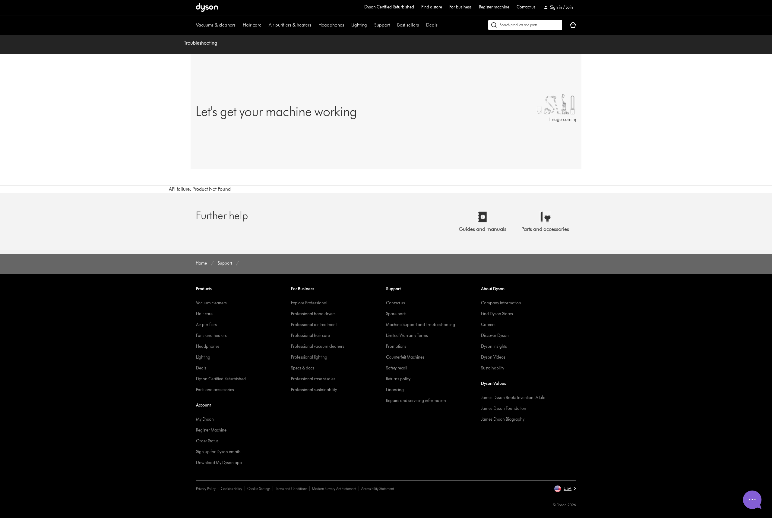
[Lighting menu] (370, 25)
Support (382, 25)
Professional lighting (309, 357)
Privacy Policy (206, 488)
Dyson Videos (493, 357)
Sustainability (492, 368)
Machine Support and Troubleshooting (420, 324)
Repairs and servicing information (416, 400)
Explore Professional (309, 303)
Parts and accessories (215, 389)
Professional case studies (313, 378)
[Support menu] (393, 25)
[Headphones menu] (347, 25)
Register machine (494, 7)
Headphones (331, 25)
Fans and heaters (211, 335)
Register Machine (211, 430)
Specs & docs (302, 368)
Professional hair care (310, 335)
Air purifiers (206, 324)
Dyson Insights (494, 346)
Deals (432, 25)
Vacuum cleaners (211, 303)
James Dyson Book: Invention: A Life (513, 397)
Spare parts (396, 313)
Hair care (252, 25)
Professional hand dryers (313, 313)
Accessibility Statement (377, 488)
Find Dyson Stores (497, 313)
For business (460, 7)
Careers (488, 324)
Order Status (207, 441)
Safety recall (396, 368)
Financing (395, 389)
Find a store (431, 7)
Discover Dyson (495, 335)
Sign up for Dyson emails (218, 451)
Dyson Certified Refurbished (389, 7)
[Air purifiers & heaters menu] (314, 25)
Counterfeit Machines (405, 357)
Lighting (359, 25)
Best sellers (408, 25)
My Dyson (205, 419)
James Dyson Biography (502, 419)
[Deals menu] (441, 25)
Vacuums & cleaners (216, 25)
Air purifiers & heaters (290, 25)
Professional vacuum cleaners (317, 346)
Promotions (396, 346)
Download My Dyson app (219, 462)
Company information (501, 303)
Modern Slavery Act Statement (334, 488)
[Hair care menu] (264, 25)
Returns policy (398, 378)
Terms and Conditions (291, 488)
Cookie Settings (258, 488)
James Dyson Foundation (503, 408)
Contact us (526, 7)
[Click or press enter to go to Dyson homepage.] (207, 7)
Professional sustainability (314, 389)
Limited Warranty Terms (407, 335)
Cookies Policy (231, 488)
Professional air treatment (314, 324)
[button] (565, 488)
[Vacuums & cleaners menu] (239, 25)
